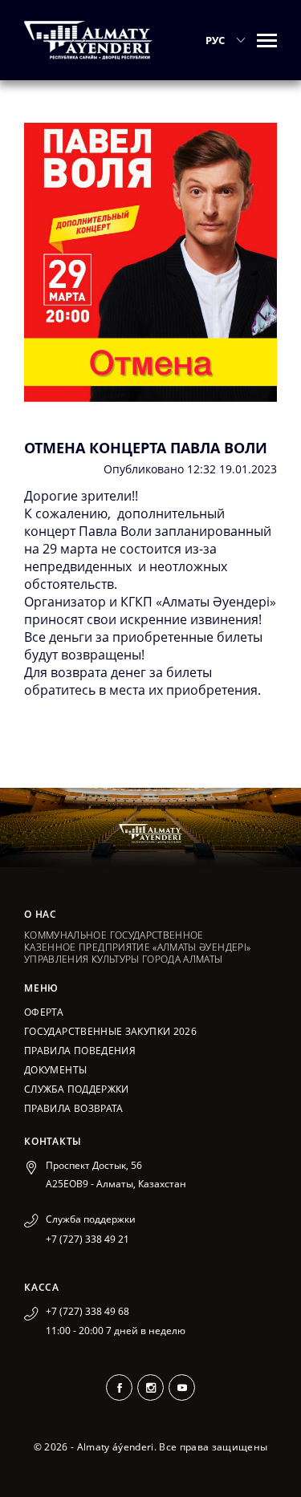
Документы (55, 1070)
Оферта (43, 1012)
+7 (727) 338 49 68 (87, 1311)
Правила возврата (74, 1108)
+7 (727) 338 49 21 (87, 1239)
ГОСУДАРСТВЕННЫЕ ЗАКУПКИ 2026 (110, 1031)
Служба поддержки (76, 1089)
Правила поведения (80, 1050)
